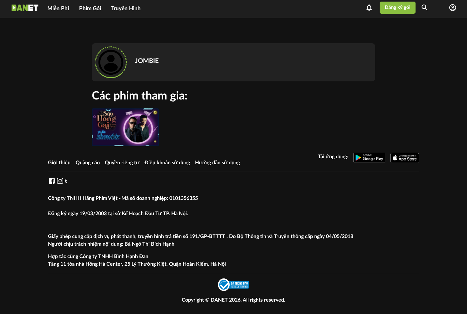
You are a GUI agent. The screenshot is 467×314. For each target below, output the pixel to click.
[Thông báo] (371, 7)
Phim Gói (90, 8)
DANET (220, 300)
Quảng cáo (88, 162)
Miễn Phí (58, 8)
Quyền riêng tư (122, 162)
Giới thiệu (59, 162)
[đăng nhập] (452, 7)
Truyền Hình (126, 8)
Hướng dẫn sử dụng (217, 162)
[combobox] (427, 7)
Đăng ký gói (397, 7)
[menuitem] (58, 8)
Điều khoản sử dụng (167, 162)
